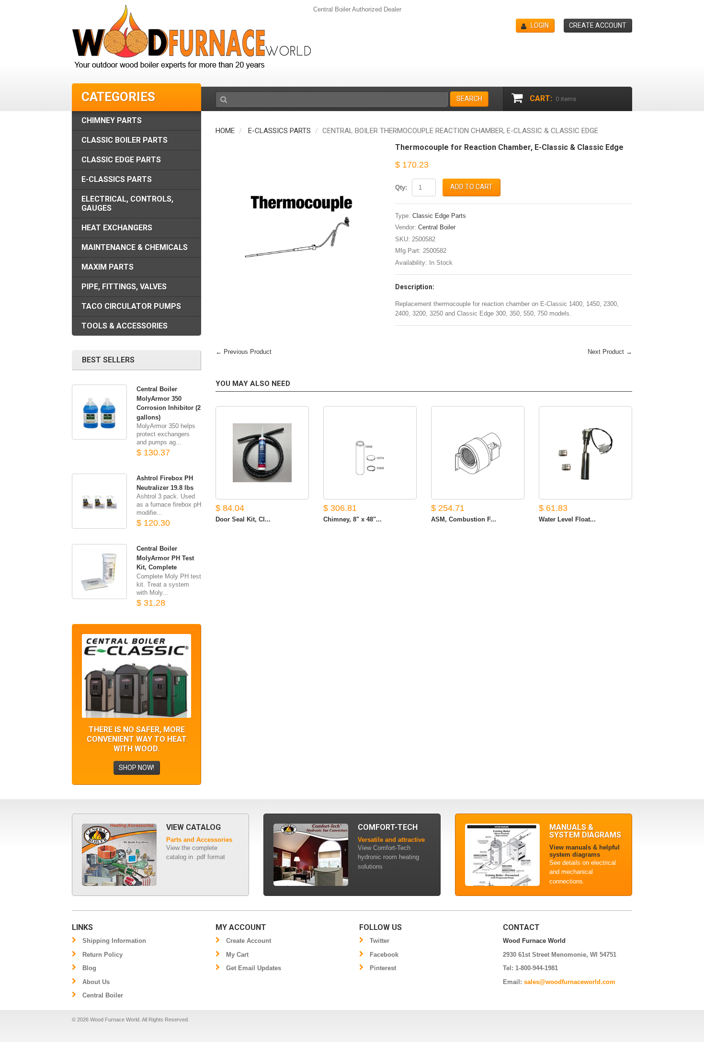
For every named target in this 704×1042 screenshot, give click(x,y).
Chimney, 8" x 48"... (352, 519)
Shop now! (136, 767)
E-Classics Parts (279, 130)
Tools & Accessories (124, 325)
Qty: (401, 187)
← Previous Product (244, 351)
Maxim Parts (107, 267)
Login (540, 25)
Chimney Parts (111, 120)
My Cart (237, 954)
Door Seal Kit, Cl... (243, 519)
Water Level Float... (567, 519)
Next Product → (610, 351)
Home (225, 130)
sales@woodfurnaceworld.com (569, 981)
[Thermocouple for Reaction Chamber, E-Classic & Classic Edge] (298, 148)
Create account (597, 25)
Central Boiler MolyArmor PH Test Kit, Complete (165, 558)
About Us (96, 981)
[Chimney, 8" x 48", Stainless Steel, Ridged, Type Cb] (370, 452)
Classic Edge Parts (439, 215)
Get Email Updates (253, 968)
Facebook (384, 954)
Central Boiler (436, 227)
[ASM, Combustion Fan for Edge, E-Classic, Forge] (477, 452)
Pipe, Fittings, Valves (124, 286)
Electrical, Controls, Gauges (127, 203)
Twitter (379, 940)
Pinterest (383, 968)
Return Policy (102, 954)
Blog (89, 968)
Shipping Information (114, 940)
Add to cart (471, 187)
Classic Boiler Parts (124, 140)
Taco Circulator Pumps (131, 306)
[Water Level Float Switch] (585, 452)
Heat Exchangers (116, 227)
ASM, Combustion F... (463, 519)
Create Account (248, 940)
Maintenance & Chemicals (134, 247)
